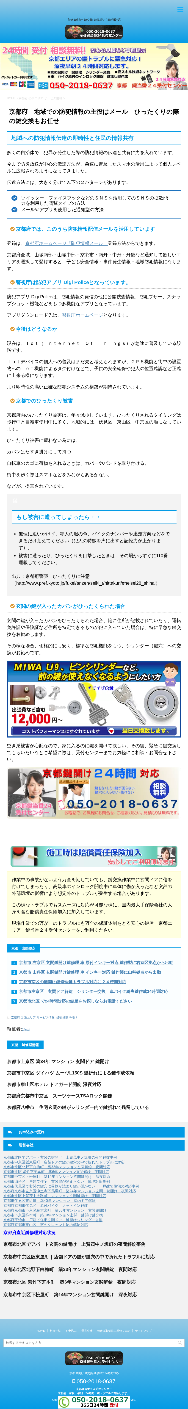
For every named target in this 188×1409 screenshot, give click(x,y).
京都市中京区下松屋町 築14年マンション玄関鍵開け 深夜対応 (56, 1177)
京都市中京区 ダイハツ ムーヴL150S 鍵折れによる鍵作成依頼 (70, 1072)
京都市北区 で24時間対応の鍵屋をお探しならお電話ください (75, 1001)
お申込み (71, 1330)
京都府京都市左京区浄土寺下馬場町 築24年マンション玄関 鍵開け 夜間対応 (69, 1191)
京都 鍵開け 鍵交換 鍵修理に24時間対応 (94, 1373)
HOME (41, 1330)
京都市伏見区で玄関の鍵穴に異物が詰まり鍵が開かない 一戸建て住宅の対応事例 (71, 1186)
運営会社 (86, 1330)
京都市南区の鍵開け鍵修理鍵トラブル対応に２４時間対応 (72, 982)
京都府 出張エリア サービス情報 (33, 1017)
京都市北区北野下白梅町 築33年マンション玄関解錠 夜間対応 (56, 1167)
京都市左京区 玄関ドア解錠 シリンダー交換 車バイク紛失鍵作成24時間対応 (93, 991)
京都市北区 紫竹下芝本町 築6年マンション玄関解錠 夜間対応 (56, 1172)
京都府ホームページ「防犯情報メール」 (66, 243)
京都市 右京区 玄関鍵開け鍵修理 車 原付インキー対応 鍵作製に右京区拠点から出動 (96, 962)
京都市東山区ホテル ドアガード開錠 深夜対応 (54, 1084)
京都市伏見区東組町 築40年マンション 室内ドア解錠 (49, 1201)
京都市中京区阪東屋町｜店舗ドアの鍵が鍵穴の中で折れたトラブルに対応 (63, 1162)
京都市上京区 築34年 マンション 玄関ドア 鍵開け (58, 1061)
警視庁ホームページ (82, 315)
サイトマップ (143, 1330)
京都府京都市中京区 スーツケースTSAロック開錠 (59, 1095)
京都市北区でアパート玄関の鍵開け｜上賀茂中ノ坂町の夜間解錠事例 (60, 1157)
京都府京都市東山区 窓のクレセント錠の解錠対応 (45, 1225)
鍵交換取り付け (66, 1017)
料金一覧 (55, 1330)
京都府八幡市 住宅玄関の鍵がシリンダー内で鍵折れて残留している (78, 1107)
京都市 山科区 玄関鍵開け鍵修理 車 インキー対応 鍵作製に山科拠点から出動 (90, 972)
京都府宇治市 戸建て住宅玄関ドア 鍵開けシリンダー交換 (52, 1220)
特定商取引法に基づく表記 (113, 1330)
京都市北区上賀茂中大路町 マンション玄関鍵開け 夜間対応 (54, 1196)
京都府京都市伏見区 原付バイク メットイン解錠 (45, 1205)
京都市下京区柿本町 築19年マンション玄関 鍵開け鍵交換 (53, 1215)
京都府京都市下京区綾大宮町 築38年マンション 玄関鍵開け (55, 1210)
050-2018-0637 (95, 1381)
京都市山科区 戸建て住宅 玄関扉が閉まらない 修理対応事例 (56, 1181)
